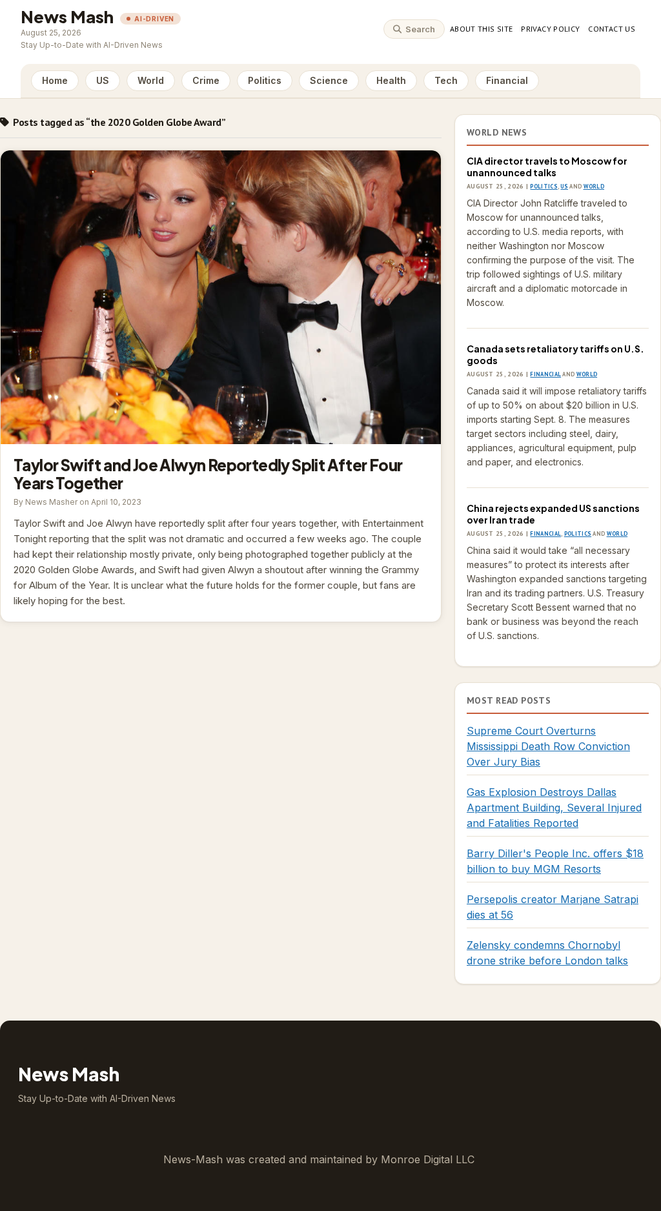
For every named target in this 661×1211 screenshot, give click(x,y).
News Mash (67, 16)
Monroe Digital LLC (427, 1159)
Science (329, 80)
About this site (481, 29)
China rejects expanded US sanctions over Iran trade (553, 513)
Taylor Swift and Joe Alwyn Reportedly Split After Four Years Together (221, 297)
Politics (264, 80)
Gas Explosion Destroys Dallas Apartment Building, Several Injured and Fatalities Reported (554, 807)
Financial (507, 80)
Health (391, 80)
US (102, 80)
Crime (205, 80)
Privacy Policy (550, 29)
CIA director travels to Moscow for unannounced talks (547, 166)
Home (55, 80)
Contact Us (611, 29)
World (150, 80)
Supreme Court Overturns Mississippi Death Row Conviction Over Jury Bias (548, 746)
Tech (446, 80)
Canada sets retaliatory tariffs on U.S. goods (555, 354)
